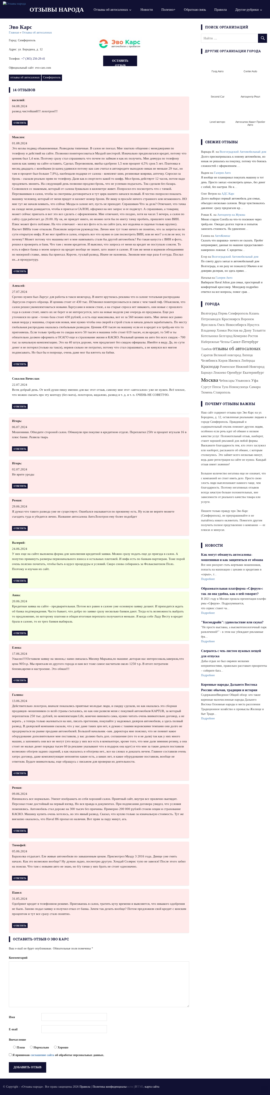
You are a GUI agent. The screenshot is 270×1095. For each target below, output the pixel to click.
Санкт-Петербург (244, 342)
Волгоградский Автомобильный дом (243, 151)
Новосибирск (236, 325)
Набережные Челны (215, 342)
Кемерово (240, 336)
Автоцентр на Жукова (231, 214)
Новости (146, 9)
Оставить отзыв (120, 62)
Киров (223, 360)
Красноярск (231, 319)
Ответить (20, 123)
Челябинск (209, 361)
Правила (220, 9)
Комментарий (18, 957)
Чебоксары (227, 380)
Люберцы (248, 360)
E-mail (13, 1029)
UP (130, 1089)
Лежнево (219, 372)
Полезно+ (168, 9)
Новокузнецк (238, 387)
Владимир (208, 330)
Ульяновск (242, 380)
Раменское (227, 366)
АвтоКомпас (222, 235)
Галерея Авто (222, 172)
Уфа (254, 380)
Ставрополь (221, 392)
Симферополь (52, 77)
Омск (221, 325)
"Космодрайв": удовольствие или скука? (232, 622)
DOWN (139, 1089)
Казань (254, 313)
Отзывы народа (57, 9)
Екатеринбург (253, 373)
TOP (264, 1089)
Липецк (247, 355)
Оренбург (234, 373)
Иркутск (253, 325)
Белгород (225, 336)
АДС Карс (227, 193)
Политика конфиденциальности (113, 1086)
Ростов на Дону (240, 330)
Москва (209, 380)
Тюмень (206, 392)
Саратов (207, 355)
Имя (12, 1017)
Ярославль (208, 325)
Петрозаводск (211, 319)
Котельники (209, 336)
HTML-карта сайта (147, 1086)
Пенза (216, 387)
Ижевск (234, 361)
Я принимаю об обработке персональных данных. (58, 1055)
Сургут (206, 387)
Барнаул (206, 372)
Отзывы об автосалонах (111, 9)
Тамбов (206, 349)
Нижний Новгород (250, 367)
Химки (222, 330)
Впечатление (17, 1039)
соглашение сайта (42, 1055)
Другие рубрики (247, 9)
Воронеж (247, 319)
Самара (255, 387)
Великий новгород (227, 355)
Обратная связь (195, 9)
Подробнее (208, 579)
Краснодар (210, 366)
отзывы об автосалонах (25, 77)
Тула (225, 387)
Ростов (253, 336)
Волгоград (209, 313)
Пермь (222, 313)
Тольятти (259, 330)
